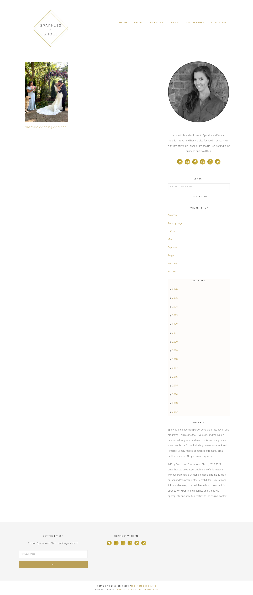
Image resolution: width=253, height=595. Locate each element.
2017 (175, 368)
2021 (175, 332)
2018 (175, 359)
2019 (175, 350)
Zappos (172, 271)
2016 (175, 376)
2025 (175, 297)
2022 (175, 324)
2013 (175, 403)
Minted (172, 239)
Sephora (172, 247)
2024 (175, 306)
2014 (175, 394)
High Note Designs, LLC (143, 586)
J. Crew (172, 231)
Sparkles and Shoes (50, 28)
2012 (175, 411)
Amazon (172, 215)
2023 (175, 315)
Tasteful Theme (124, 590)
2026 (175, 289)
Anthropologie (175, 223)
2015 (175, 385)
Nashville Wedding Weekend (45, 127)
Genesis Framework (147, 590)
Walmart (172, 263)
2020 (175, 341)
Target (171, 255)
